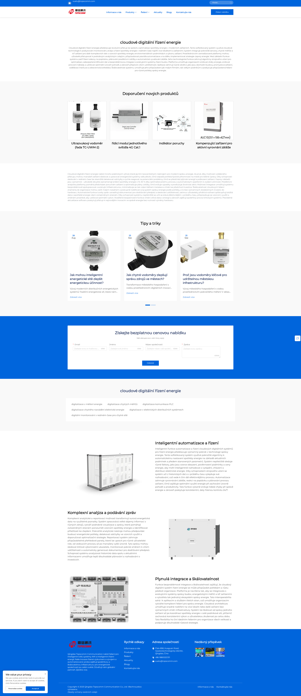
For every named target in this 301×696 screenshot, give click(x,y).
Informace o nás (113, 12)
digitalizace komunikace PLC (158, 404)
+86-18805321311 (162, 657)
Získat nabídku (222, 12)
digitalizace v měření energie (86, 404)
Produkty (130, 12)
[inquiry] (297, 338)
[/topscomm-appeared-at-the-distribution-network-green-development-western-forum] (199, 652)
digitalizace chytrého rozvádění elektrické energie (97, 409)
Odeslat (150, 363)
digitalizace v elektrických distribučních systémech (156, 409)
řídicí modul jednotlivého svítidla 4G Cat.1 (129, 145)
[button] (147, 305)
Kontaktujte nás (183, 12)
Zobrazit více (76, 297)
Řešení (144, 12)
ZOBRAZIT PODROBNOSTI (87, 120)
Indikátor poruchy (171, 143)
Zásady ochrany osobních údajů (82, 692)
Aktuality (158, 12)
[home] (77, 12)
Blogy (169, 12)
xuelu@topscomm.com (166, 661)
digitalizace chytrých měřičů (122, 404)
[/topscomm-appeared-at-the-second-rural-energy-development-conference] (210, 652)
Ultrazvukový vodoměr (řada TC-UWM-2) (87, 145)
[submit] (230, 2)
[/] (80, 645)
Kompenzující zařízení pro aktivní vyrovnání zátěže (214, 145)
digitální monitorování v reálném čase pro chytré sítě (99, 415)
